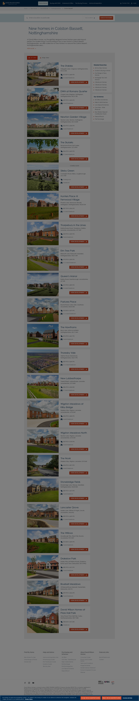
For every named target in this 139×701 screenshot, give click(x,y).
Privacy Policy (29, 699)
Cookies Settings (127, 698)
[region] (69, 698)
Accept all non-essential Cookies (90, 698)
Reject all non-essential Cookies (111, 698)
